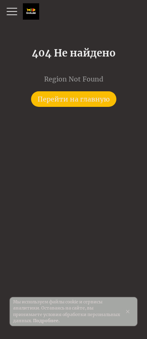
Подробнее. (46, 320)
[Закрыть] (127, 311)
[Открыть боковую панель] (11, 11)
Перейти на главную (74, 99)
